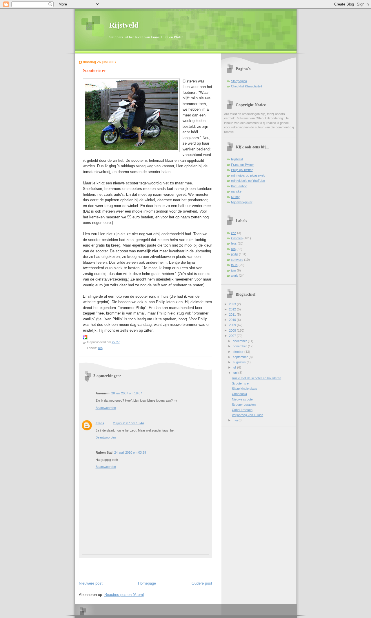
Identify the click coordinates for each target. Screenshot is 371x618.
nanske (236, 191)
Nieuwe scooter (243, 399)
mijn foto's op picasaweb (248, 175)
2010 (233, 319)
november (240, 346)
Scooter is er (94, 70)
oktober (238, 351)
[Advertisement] (113, 566)
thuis (234, 265)
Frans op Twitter (242, 164)
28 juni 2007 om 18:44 (128, 423)
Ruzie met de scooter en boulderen (256, 378)
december (240, 341)
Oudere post (202, 583)
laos (234, 243)
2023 (233, 304)
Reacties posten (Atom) (124, 594)
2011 (233, 314)
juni (235, 372)
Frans (100, 423)
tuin (233, 270)
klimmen (237, 238)
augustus (240, 362)
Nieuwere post (91, 583)
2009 (233, 325)
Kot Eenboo (239, 186)
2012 (233, 309)
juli (235, 367)
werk (234, 275)
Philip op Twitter (242, 170)
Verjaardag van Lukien (247, 415)
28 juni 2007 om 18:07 (126, 393)
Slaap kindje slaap (244, 388)
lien (100, 348)
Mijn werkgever (241, 202)
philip (234, 254)
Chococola (239, 394)
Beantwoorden (106, 407)
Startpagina (239, 81)
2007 (233, 335)
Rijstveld (123, 25)
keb (233, 233)
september (241, 357)
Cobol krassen (242, 410)
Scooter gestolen (244, 404)
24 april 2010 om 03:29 (130, 452)
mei (236, 420)
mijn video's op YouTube (248, 180)
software (237, 259)
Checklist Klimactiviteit (246, 86)
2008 (233, 330)
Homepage (147, 583)
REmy (235, 197)
